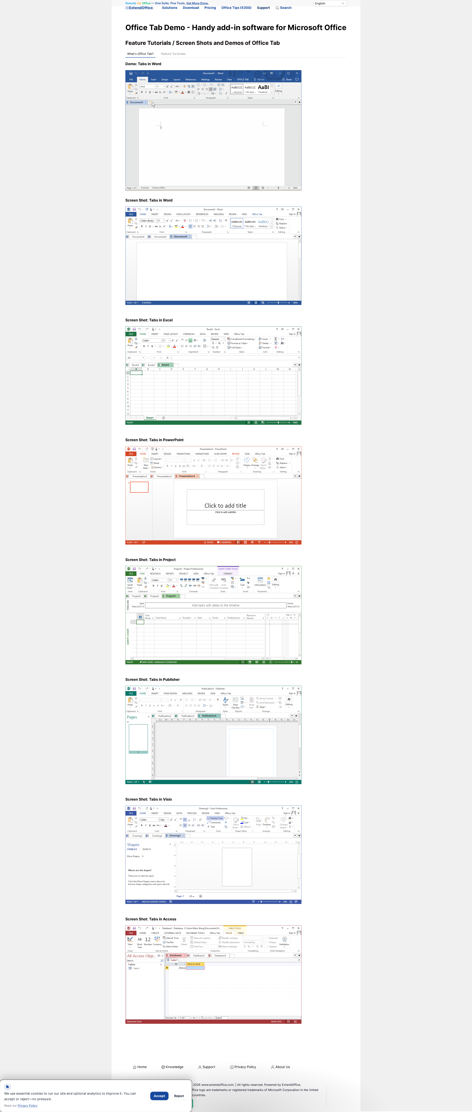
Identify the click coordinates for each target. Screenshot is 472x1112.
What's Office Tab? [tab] (140, 54)
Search (285, 8)
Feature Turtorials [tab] (173, 54)
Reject (179, 1096)
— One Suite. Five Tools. (167, 3)
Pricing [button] (210, 8)
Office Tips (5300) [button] (236, 8)
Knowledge (174, 1067)
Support (263, 8)
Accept (159, 1096)
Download (191, 8)
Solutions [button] (169, 8)
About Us (282, 1067)
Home (142, 1067)
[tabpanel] (236, 545)
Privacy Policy (245, 1067)
